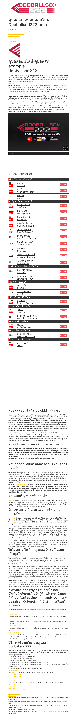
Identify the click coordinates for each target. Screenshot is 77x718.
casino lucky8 (12, 38)
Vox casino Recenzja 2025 (16, 690)
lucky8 (10, 40)
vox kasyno (11, 680)
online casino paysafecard (57, 664)
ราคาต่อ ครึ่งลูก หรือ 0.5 (15, 625)
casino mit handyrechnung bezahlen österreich (37, 599)
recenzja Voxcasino (14, 694)
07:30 (11, 237)
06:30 (11, 204)
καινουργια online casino (16, 34)
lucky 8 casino (12, 41)
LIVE (11, 185)
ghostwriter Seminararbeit (53, 637)
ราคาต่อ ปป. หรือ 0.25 (14, 619)
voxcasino (14, 672)
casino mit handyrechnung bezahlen (19, 668)
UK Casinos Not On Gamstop (49, 698)
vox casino (11, 678)
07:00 (11, 300)
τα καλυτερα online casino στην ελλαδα (20, 32)
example (16, 66)
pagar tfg (34, 458)
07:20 (11, 293)
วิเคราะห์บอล (12, 518)
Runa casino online (30, 682)
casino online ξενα (14, 36)
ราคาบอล (42, 609)
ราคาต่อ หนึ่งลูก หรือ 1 (14, 632)
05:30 (11, 343)
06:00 (11, 183)
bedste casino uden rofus (47, 701)
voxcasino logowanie (14, 674)
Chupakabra (12, 696)
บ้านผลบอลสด (21, 484)
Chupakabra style (13, 670)
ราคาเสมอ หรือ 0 (13, 614)
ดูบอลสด (63, 184)
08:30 (11, 262)
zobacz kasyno (13, 692)
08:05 (11, 197)
